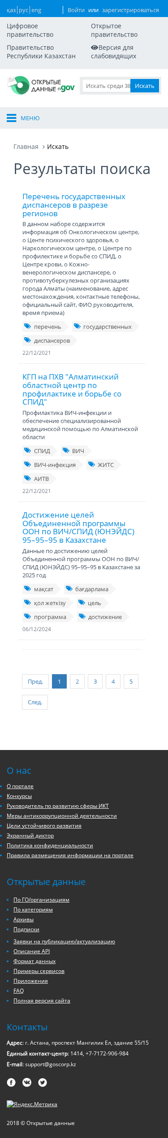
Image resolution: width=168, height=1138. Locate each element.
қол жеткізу (50, 603)
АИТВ (41, 479)
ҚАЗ (11, 10)
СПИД (42, 451)
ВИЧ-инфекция (55, 465)
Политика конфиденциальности (50, 845)
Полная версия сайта (41, 1000)
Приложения (30, 981)
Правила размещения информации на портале (70, 855)
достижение (105, 617)
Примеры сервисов (39, 971)
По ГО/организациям (41, 899)
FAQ (18, 990)
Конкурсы (19, 796)
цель (94, 603)
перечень (47, 327)
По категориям (33, 909)
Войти (76, 10)
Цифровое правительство (30, 30)
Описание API (31, 951)
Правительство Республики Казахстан (41, 51)
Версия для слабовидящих (113, 51)
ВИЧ (78, 451)
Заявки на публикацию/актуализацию (64, 941)
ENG (36, 10)
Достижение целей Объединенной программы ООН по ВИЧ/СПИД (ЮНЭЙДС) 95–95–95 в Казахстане (78, 527)
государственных (107, 327)
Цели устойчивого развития (44, 825)
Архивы (23, 919)
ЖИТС (106, 465)
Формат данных (34, 961)
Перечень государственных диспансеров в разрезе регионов (73, 204)
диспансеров (52, 340)
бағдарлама (91, 589)
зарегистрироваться (130, 10)
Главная (26, 146)
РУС (23, 10)
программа (50, 617)
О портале (20, 786)
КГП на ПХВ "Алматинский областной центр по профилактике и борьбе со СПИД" (71, 389)
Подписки (26, 929)
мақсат (43, 589)
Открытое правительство (114, 30)
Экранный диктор (30, 835)
